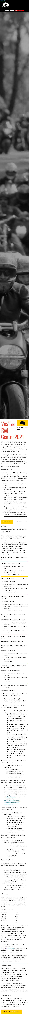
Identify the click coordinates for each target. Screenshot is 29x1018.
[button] (2, 0)
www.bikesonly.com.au (8, 948)
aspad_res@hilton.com (10, 796)
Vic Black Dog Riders (10, 1011)
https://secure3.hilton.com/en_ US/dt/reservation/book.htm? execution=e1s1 (12, 802)
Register (6, 522)
